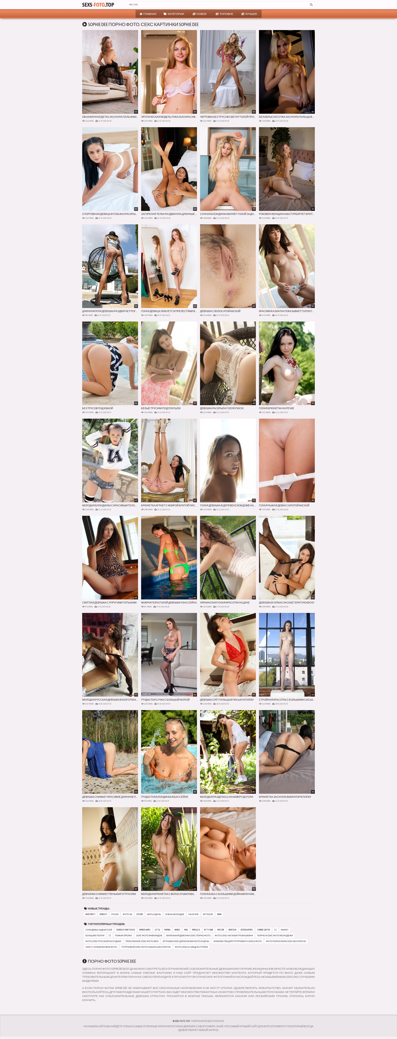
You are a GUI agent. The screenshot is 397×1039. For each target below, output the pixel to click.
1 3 (275, 930)
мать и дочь (154, 914)
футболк (208, 914)
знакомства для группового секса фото (237, 941)
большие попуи (94, 935)
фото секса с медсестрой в (191, 947)
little (157, 930)
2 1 (110, 935)
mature (220, 930)
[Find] (311, 5)
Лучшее (251, 13)
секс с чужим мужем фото (101, 947)
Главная (149, 13)
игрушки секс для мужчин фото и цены (186, 941)
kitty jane (208, 930)
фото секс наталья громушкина (234, 935)
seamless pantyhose (125, 930)
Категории (175, 13)
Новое (201, 13)
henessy (103, 914)
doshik (139, 914)
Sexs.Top (98, 5)
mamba (167, 930)
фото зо (127, 914)
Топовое (226, 13)
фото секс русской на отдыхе (103, 941)
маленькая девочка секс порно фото (188, 935)
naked (177, 930)
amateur (232, 930)
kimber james (145, 930)
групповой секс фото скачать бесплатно (146, 947)
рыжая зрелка (123, 935)
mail (186, 930)
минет (285, 930)
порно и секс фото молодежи (275, 935)
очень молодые (174, 914)
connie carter (263, 930)
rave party (90, 914)
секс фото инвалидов (149, 935)
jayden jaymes (247, 930)
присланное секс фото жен (141, 941)
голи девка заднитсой (98, 930)
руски (114, 914)
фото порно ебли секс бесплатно (286, 941)
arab (219, 914)
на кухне (193, 914)
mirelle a (196, 930)
